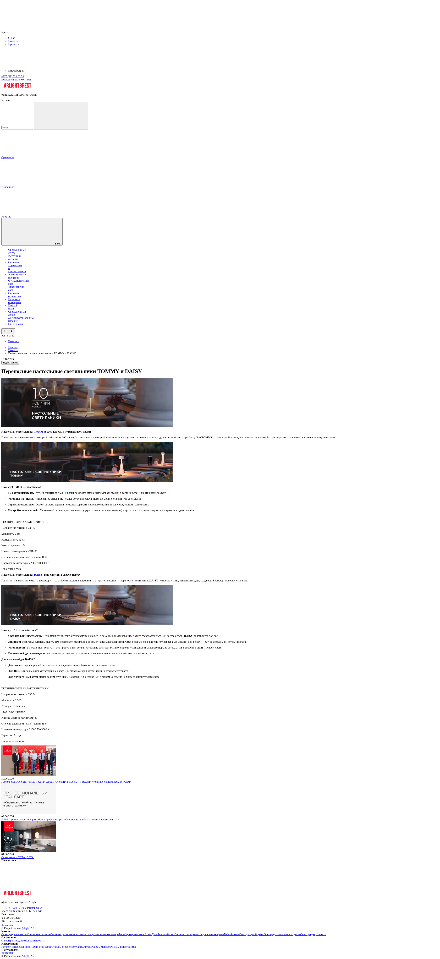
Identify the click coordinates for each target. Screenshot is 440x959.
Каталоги (6, 946)
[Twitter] (79, 886)
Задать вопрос (10, 362)
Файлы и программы (123, 946)
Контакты (26, 79)
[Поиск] (61, 115)
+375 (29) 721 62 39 (12, 907)
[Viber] (131, 886)
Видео (16, 946)
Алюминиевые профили (17, 276)
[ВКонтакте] (27, 886)
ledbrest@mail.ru (34, 907)
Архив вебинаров (41, 946)
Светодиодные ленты (14, 934)
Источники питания (14, 257)
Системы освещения (14, 295)
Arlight (25, 928)
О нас (11, 37)
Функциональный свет (138, 934)
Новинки (13, 341)
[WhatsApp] (184, 886)
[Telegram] (236, 886)
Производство (16, 940)
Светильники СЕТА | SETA (17, 857)
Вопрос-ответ (68, 946)
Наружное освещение (14, 301)
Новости (13, 41)
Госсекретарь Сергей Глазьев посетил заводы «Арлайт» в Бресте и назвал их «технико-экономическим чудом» (66, 781)
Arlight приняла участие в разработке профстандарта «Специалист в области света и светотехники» (60, 819)
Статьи (55, 946)
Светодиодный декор (251, 934)
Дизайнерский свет (163, 934)
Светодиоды (15, 324)
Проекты (13, 44)
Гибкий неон (12, 307)
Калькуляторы (84, 946)
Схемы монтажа (101, 946)
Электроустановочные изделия (282, 934)
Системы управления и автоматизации (73, 934)
